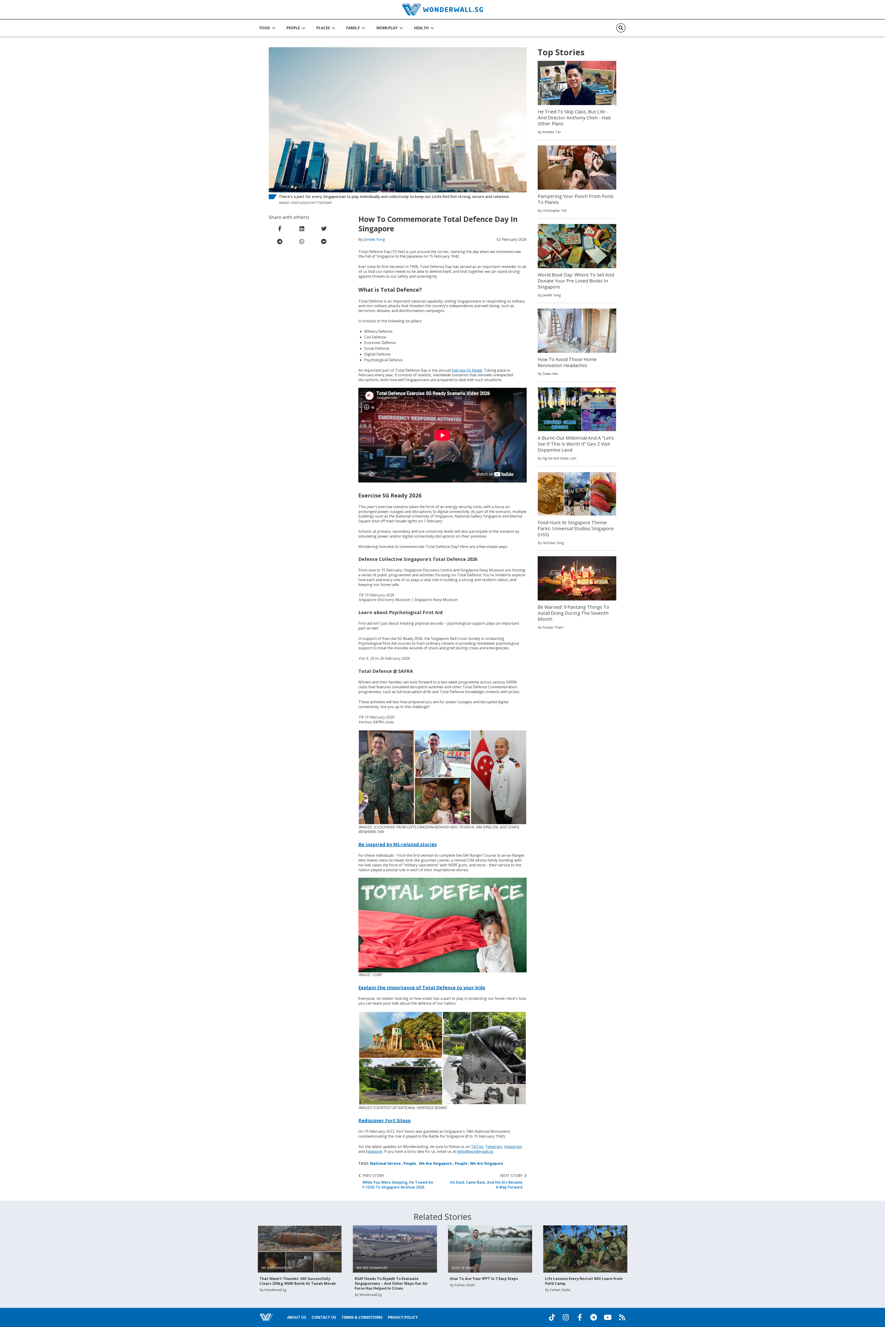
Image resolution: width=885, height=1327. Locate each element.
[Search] (621, 28)
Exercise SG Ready (466, 370)
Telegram (493, 1146)
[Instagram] (565, 1317)
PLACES (323, 27)
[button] (267, 27)
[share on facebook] (279, 228)
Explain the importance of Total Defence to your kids (421, 987)
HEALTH (421, 27)
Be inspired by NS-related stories (397, 844)
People (410, 1163)
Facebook (374, 1151)
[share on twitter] (323, 228)
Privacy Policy (403, 1317)
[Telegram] (593, 1317)
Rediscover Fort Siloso (384, 1120)
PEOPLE (293, 27)
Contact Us (324, 1317)
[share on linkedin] (301, 228)
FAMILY (353, 27)
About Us (296, 1317)
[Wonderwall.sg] (442, 9)
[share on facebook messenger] (323, 241)
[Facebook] (579, 1317)
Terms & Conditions (362, 1317)
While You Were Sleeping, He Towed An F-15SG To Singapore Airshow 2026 (398, 1181)
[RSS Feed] (622, 1317)
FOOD (265, 27)
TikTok (477, 1146)
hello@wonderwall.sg (475, 1151)
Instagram (513, 1146)
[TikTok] (552, 1317)
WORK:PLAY (387, 27)
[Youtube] (608, 1317)
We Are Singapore (435, 1163)
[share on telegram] (279, 241)
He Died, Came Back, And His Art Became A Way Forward (486, 1181)
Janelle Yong (374, 239)
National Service (385, 1163)
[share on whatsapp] (301, 241)
